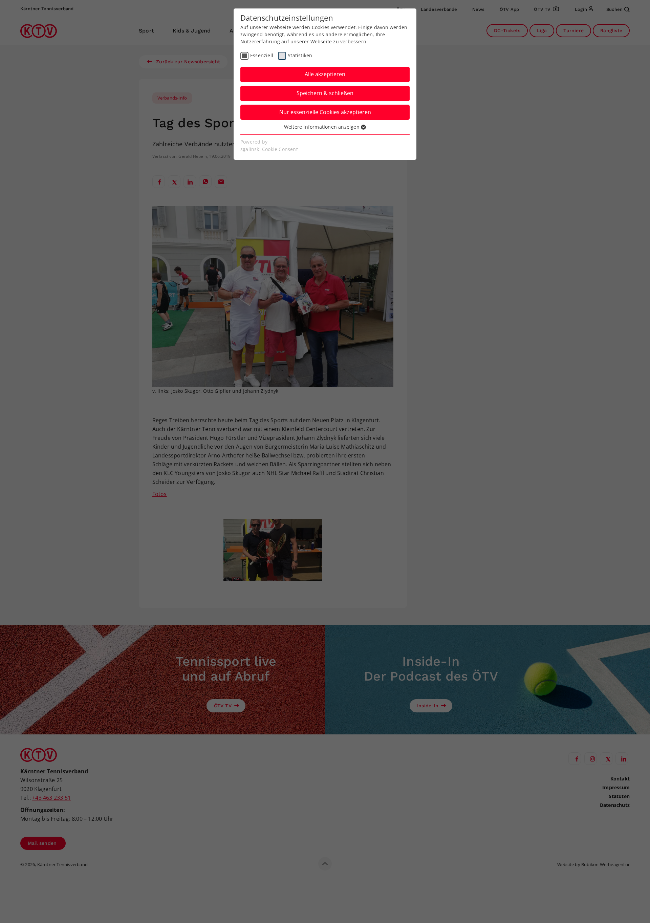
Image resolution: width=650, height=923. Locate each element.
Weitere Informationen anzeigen (322, 127)
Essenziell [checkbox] (261, 55)
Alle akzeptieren (325, 74)
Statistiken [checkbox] (300, 55)
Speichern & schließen (325, 93)
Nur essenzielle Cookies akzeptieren (325, 112)
